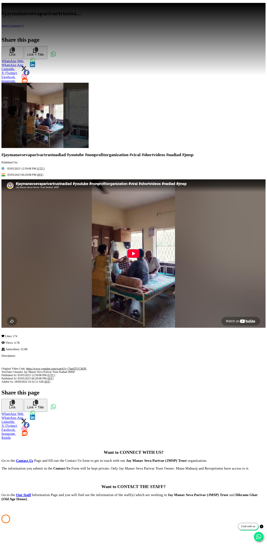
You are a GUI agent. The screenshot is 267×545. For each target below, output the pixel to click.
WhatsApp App (12, 65)
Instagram (8, 81)
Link (12, 54)
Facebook (8, 77)
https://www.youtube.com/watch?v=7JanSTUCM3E (56, 368)
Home (5, 4)
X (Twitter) (9, 73)
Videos (15, 4)
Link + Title (35, 54)
